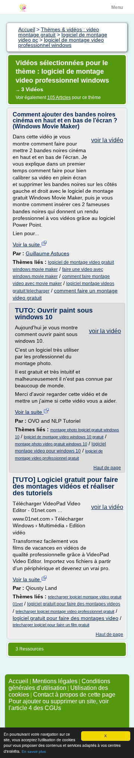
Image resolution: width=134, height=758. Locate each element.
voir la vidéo (107, 140)
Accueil (18, 681)
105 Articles (59, 97)
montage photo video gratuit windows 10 (51, 444)
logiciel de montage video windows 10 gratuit (63, 437)
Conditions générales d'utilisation (59, 684)
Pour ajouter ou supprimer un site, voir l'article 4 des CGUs (59, 704)
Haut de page (107, 467)
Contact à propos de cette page (74, 694)
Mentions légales (54, 681)
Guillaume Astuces (47, 253)
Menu (117, 7)
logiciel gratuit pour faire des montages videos (73, 604)
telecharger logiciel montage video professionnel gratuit (65, 611)
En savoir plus (34, 751)
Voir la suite (27, 244)
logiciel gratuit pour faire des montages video (65, 618)
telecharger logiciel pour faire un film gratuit (51, 625)
